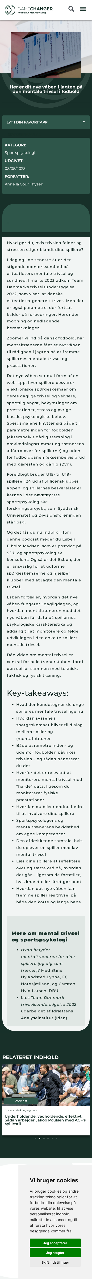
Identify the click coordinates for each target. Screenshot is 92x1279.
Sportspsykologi (20, 152)
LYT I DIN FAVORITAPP (46, 122)
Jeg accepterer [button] (55, 1243)
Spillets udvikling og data (21, 1110)
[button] (83, 9)
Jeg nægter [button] (55, 1253)
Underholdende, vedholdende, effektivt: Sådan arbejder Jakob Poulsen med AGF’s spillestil (45, 1120)
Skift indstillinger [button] (55, 1262)
